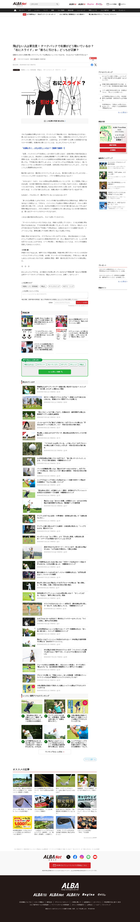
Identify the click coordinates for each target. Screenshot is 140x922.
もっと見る (122, 112)
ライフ (46, 10)
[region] (55, 69)
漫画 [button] (52, 10)
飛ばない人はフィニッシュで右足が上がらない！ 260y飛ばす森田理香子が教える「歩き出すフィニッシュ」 (56, 744)
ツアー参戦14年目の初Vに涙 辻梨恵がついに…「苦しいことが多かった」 (114, 91)
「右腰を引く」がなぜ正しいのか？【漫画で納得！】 (43, 148)
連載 (113, 10)
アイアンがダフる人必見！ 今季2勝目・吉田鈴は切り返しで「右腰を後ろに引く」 (56, 718)
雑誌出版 (70, 10)
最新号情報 (112, 145)
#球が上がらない (29, 364)
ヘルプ (97, 905)
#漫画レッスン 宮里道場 (28, 70)
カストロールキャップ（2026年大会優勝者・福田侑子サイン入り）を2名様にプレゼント (112, 276)
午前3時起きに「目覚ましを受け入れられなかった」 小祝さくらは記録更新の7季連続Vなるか (114, 106)
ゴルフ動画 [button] (61, 10)
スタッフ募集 (38, 902)
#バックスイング (49, 70)
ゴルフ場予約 (104, 10)
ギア (29, 10)
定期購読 (113, 150)
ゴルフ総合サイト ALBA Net (21, 849)
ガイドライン (97, 902)
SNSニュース (93, 10)
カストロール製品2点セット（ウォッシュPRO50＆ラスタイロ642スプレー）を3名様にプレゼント (112, 270)
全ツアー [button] (22, 10)
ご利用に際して (76, 902)
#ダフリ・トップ (61, 70)
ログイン (123, 4)
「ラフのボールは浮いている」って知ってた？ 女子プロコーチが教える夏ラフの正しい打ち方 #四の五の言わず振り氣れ (65, 445)
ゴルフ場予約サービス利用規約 (39, 905)
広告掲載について (24, 902)
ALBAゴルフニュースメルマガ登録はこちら (71, 865)
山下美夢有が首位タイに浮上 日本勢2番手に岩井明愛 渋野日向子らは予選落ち (114, 98)
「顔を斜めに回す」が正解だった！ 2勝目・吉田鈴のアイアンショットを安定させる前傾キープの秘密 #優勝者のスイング (33, 720)
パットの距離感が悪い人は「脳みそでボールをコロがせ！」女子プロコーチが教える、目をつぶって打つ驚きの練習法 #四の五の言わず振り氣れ (62, 471)
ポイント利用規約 (77, 905)
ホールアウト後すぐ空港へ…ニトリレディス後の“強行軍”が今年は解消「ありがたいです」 (114, 78)
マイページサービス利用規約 (60, 905)
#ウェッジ (73, 364)
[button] (54, 390)
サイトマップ (106, 905)
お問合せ (90, 905)
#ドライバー (41, 364)
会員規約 (86, 902)
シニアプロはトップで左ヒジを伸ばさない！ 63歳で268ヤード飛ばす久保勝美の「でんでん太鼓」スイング (79, 744)
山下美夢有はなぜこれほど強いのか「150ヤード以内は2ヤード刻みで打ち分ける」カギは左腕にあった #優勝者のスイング (33, 745)
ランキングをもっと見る (53, 752)
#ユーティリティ (53, 364)
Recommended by (88, 837)
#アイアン (64, 364)
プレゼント (121, 10)
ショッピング (81, 10)
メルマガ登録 (112, 4)
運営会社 (49, 902)
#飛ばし (39, 70)
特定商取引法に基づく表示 (112, 902)
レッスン (37, 10)
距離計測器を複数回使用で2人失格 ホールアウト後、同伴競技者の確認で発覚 (114, 85)
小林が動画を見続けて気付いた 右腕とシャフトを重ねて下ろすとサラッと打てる (79, 718)
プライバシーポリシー (62, 902)
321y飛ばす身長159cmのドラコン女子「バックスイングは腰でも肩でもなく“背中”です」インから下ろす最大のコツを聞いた (65, 652)
